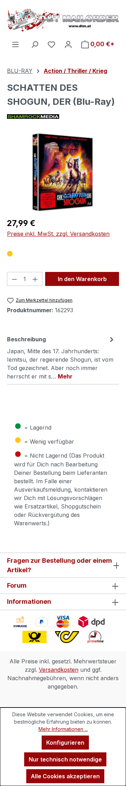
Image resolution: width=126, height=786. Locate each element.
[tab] (61, 357)
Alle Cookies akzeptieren (65, 776)
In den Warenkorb (82, 278)
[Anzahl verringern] (14, 279)
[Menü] (15, 44)
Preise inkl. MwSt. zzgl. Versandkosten (58, 233)
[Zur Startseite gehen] (63, 20)
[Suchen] (34, 44)
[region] (63, 172)
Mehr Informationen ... (63, 729)
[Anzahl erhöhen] (35, 279)
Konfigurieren (65, 742)
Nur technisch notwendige (65, 759)
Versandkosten (58, 669)
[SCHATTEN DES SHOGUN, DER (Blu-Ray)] (62, 172)
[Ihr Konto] (68, 44)
